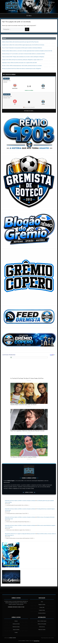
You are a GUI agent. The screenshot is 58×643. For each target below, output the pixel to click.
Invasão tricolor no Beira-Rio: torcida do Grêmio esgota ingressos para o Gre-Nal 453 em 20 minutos (23, 44)
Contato (16, 632)
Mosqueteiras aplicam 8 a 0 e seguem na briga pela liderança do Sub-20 (20, 533)
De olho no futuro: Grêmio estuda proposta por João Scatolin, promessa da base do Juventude (22, 65)
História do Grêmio (16, 623)
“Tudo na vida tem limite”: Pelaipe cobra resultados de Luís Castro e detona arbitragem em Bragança (23, 56)
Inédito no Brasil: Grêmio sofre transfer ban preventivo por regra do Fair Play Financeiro (20, 41)
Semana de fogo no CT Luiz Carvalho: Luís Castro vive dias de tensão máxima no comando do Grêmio (23, 53)
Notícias (16, 621)
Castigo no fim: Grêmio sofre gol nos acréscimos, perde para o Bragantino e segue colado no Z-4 (22, 59)
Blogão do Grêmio (42, 604)
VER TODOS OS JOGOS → (29, 110)
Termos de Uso (42, 626)
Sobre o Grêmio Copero (42, 621)
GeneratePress (36, 640)
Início (42, 601)
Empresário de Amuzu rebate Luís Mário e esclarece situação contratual (20, 500)
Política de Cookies (41, 629)
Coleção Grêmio (42, 610)
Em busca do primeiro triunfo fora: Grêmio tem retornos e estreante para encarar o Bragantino (21, 68)
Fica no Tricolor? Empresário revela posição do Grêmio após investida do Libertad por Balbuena (22, 47)
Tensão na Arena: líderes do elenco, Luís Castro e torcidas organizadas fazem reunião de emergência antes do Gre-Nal (27, 50)
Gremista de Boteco (42, 613)
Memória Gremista (16, 626)
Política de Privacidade (42, 623)
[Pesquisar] (27, 29)
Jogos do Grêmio (16, 629)
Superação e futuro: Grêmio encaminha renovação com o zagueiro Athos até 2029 (19, 62)
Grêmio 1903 (41, 607)
